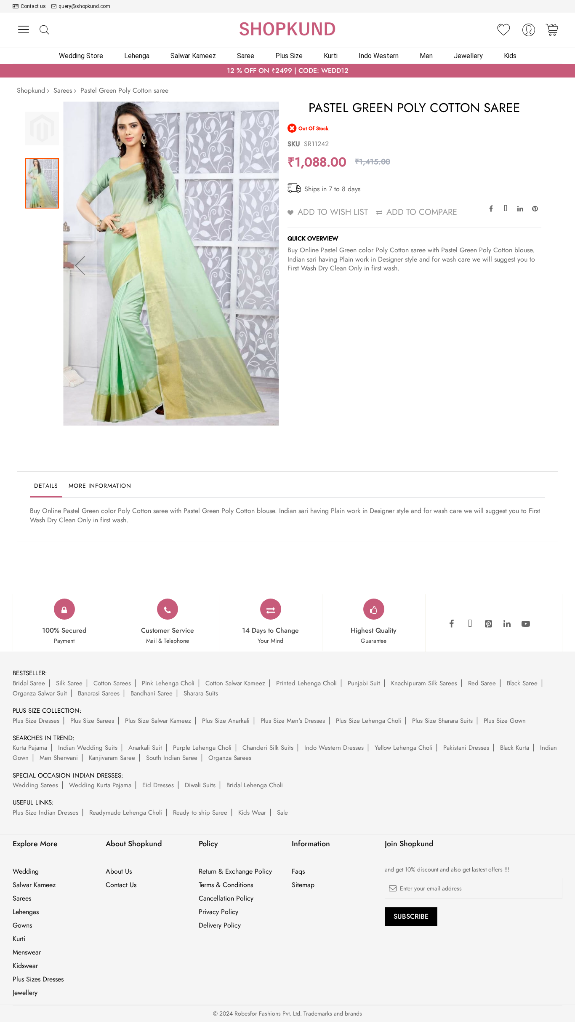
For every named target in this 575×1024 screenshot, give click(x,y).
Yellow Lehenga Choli (403, 747)
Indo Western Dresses (334, 747)
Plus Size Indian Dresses (45, 812)
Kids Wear (252, 812)
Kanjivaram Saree (112, 757)
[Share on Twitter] (505, 208)
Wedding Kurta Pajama (100, 785)
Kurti (19, 939)
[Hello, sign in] (528, 32)
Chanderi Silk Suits (267, 747)
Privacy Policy (218, 912)
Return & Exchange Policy (235, 871)
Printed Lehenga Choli (306, 683)
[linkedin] (507, 624)
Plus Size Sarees (92, 720)
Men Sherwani (59, 757)
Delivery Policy (220, 925)
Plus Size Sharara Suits (442, 720)
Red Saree (482, 683)
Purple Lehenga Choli (202, 747)
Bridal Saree (29, 683)
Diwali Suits (200, 785)
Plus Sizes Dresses (38, 979)
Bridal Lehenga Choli (254, 785)
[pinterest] (488, 624)
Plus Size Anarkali (226, 720)
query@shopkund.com (84, 6)
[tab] (46, 487)
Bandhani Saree (151, 693)
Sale (282, 812)
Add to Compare (421, 212)
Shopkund (31, 90)
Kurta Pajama (30, 747)
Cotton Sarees (112, 683)
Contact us (33, 6)
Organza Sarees (229, 757)
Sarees (62, 90)
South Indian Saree (171, 757)
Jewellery (25, 993)
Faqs (298, 871)
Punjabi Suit (364, 683)
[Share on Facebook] (491, 208)
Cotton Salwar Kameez (235, 683)
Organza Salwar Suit (40, 693)
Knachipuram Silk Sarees (424, 683)
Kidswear (25, 966)
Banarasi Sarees (99, 693)
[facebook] (451, 624)
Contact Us (121, 885)
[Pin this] (535, 208)
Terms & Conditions (226, 885)
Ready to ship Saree (200, 812)
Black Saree (522, 683)
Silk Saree (69, 683)
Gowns (22, 925)
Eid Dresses (158, 785)
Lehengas (26, 912)
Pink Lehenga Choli (168, 683)
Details (46, 485)
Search (44, 30)
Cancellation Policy (226, 898)
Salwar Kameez (34, 885)
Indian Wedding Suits (87, 747)
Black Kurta (514, 747)
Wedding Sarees (35, 785)
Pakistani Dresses (466, 747)
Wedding (26, 871)
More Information (100, 485)
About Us (119, 871)
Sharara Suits (201, 693)
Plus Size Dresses (36, 720)
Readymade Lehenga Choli (125, 812)
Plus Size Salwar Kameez (158, 720)
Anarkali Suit (145, 747)
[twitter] (470, 624)
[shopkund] (287, 29)
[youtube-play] (525, 624)
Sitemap (303, 885)
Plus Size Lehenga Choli (368, 720)
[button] (80, 265)
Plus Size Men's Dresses (293, 720)
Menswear (27, 952)
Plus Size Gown (505, 720)
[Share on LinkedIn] (520, 208)
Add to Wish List (333, 212)
